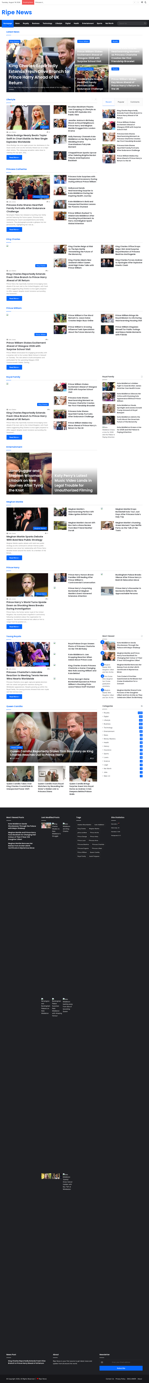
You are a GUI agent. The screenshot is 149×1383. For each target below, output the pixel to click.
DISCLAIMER (131, 1379)
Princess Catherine (85, 69)
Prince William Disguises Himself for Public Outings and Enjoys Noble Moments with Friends (128, 331)
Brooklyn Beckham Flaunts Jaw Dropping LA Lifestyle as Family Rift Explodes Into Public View (82, 110)
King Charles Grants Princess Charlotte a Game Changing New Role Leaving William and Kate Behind (82, 669)
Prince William (83, 41)
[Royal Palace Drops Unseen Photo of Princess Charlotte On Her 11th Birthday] (55, 643)
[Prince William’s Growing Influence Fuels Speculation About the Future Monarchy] (60, 329)
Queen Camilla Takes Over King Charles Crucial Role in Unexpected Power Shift (20, 786)
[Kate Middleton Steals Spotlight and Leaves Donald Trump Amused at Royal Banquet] (108, 408)
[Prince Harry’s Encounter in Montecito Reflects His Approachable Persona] (107, 591)
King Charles (14, 41)
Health (76, 23)
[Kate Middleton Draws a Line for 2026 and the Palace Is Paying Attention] (108, 432)
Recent (109, 102)
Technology (47, 23)
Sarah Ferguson (94, 856)
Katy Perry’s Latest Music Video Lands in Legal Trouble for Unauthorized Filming (74, 483)
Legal (106, 765)
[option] (74, 65)
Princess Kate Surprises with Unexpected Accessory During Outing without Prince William (82, 179)
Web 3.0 (107, 776)
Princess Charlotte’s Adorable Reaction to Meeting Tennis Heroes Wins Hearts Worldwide (27, 675)
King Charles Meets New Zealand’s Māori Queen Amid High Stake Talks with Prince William (81, 264)
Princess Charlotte (98, 844)
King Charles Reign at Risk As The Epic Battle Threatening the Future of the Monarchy (80, 250)
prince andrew (82, 832)
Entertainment (88, 23)
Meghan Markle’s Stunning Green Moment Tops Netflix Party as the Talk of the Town (128, 526)
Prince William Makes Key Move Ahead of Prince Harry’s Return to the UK (125, 83)
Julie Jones (12, 202)
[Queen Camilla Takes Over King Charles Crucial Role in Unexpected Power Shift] (20, 774)
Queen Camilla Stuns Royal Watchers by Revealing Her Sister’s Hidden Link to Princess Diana (51, 787)
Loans (106, 757)
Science (107, 761)
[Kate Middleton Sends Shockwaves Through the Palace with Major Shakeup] (108, 646)
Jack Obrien (12, 132)
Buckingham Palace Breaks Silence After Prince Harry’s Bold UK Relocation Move (128, 577)
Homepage (7, 23)
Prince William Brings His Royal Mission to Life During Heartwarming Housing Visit (128, 318)
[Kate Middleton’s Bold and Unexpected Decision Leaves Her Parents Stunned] (60, 204)
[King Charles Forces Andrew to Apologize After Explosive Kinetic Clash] (107, 262)
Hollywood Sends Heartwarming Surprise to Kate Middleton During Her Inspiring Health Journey (80, 192)
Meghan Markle (94, 828)
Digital (68, 23)
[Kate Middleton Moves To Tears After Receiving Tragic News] (46, 1176)
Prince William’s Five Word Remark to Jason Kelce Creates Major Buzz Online (80, 318)
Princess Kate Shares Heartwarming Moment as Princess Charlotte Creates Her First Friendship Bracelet (73, 2)
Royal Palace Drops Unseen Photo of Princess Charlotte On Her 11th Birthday (81, 646)
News (17, 23)
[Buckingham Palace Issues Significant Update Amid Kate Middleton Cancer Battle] (57, 1085)
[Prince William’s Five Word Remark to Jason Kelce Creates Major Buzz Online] (60, 318)
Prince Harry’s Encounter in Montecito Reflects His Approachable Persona (128, 591)
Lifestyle (58, 23)
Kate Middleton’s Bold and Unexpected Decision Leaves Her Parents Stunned (82, 204)
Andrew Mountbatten (84, 824)
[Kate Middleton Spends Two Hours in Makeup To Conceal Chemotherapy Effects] (57, 1176)
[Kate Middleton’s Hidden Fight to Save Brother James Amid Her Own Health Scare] (108, 386)
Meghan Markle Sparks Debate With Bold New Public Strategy (25, 538)
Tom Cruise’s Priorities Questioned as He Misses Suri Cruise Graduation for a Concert (129, 680)
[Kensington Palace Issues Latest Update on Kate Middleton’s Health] (46, 1085)
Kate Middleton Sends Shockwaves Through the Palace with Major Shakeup (128, 645)
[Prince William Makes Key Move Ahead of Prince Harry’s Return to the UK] (108, 159)
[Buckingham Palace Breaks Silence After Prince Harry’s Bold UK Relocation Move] (102, 574)
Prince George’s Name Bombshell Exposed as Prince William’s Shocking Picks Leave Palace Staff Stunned (82, 683)
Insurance (107, 750)
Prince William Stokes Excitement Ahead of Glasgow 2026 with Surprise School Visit (90, 56)
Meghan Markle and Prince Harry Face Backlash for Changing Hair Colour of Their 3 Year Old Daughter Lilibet (129, 657)
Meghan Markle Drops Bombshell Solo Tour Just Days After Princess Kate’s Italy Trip (128, 513)
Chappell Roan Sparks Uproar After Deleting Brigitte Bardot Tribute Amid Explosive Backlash (82, 156)
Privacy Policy (120, 1379)
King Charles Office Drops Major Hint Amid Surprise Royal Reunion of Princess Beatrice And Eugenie (127, 250)
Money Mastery (110, 739)
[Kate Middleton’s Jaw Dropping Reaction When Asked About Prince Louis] (55, 654)
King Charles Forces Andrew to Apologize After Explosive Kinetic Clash (128, 263)
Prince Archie (94, 832)
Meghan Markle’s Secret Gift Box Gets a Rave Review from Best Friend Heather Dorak (81, 526)
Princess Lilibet (97, 848)
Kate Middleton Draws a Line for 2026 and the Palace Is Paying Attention (129, 429)
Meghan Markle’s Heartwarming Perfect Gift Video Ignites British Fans (81, 512)
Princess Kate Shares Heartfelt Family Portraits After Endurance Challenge (90, 83)
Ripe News (43, 1379)
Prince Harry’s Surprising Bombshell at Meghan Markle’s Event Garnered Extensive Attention (80, 592)
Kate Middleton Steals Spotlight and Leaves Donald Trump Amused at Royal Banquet (129, 409)
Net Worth (109, 23)
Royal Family (82, 856)
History (106, 746)
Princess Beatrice (83, 844)
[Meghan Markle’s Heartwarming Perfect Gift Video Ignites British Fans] (60, 512)
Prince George (82, 836)
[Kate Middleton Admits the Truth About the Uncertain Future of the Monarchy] (108, 420)
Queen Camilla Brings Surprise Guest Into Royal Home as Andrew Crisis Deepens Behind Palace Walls (81, 789)
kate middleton (99, 824)
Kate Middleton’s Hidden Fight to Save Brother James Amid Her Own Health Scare (129, 385)
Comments (134, 102)
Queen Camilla (95, 852)
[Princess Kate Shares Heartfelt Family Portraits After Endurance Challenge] (108, 148)
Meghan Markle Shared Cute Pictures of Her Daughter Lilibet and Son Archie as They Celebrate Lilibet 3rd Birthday (129, 694)
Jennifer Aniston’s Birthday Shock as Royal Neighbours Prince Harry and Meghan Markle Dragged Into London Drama (81, 125)
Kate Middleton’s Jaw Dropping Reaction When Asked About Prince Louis (80, 657)
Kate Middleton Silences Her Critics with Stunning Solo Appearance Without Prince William (129, 397)
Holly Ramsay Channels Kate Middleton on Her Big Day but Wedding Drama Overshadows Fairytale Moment (82, 141)
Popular (121, 102)
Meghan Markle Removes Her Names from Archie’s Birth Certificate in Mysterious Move (129, 668)
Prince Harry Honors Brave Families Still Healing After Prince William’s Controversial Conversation (81, 578)
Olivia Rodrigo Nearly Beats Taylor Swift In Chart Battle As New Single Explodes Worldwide (27, 138)
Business (35, 23)
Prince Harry (94, 836)
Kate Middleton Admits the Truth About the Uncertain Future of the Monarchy (128, 419)
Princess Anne (93, 840)
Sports (99, 23)
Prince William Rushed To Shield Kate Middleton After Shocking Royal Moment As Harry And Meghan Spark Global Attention (81, 218)
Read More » (14, 157)
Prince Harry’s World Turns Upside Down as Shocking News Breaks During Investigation (26, 605)
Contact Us (110, 1379)
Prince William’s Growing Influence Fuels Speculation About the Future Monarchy (81, 329)
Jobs (105, 772)
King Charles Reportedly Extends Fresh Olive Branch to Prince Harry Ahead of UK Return (39, 74)
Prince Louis (82, 840)
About (140, 1379)
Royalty (26, 23)
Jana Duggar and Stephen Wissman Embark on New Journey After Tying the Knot (26, 480)
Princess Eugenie (83, 848)
